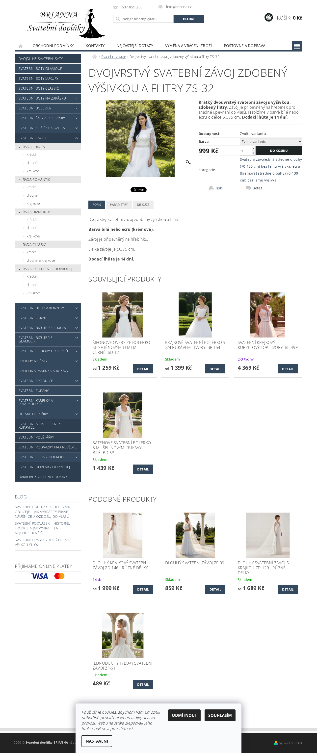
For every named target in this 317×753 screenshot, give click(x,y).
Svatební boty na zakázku (42, 98)
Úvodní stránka (21, 45)
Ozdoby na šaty (33, 361)
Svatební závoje (33, 137)
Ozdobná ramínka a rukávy (44, 370)
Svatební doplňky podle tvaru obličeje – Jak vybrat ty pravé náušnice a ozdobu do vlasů (43, 511)
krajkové (33, 171)
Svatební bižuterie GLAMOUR (36, 339)
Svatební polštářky (36, 437)
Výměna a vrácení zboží (188, 45)
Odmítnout (184, 715)
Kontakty (95, 45)
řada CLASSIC (34, 244)
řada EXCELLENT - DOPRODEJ (47, 268)
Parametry (119, 205)
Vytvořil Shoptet (290, 743)
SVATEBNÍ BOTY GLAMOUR (40, 68)
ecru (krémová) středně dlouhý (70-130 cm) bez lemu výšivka (270, 173)
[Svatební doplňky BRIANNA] (63, 23)
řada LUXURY (34, 146)
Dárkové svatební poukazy (43, 476)
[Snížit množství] (253, 153)
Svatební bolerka (35, 108)
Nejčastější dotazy (135, 45)
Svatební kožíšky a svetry (42, 128)
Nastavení (97, 741)
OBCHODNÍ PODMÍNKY (53, 45)
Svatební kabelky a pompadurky (36, 402)
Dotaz (257, 188)
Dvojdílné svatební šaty (41, 58)
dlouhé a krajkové (41, 260)
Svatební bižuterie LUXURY (43, 327)
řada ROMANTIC (36, 179)
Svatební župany (34, 390)
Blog (21, 497)
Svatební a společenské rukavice (41, 425)
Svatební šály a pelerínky (42, 118)
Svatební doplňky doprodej (44, 467)
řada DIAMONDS (37, 211)
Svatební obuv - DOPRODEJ (43, 457)
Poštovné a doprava (244, 45)
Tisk (218, 188)
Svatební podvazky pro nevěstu (48, 447)
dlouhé (32, 162)
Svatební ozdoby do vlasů (43, 351)
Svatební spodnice (36, 380)
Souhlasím (220, 715)
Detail (143, 369)
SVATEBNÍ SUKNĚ (33, 317)
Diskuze (143, 205)
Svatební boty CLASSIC (39, 88)
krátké (32, 154)
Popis (96, 205)
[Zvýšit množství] (253, 148)
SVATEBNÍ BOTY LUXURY (38, 78)
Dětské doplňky (33, 414)
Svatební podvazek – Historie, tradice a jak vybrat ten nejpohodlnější (42, 528)
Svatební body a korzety (41, 308)
